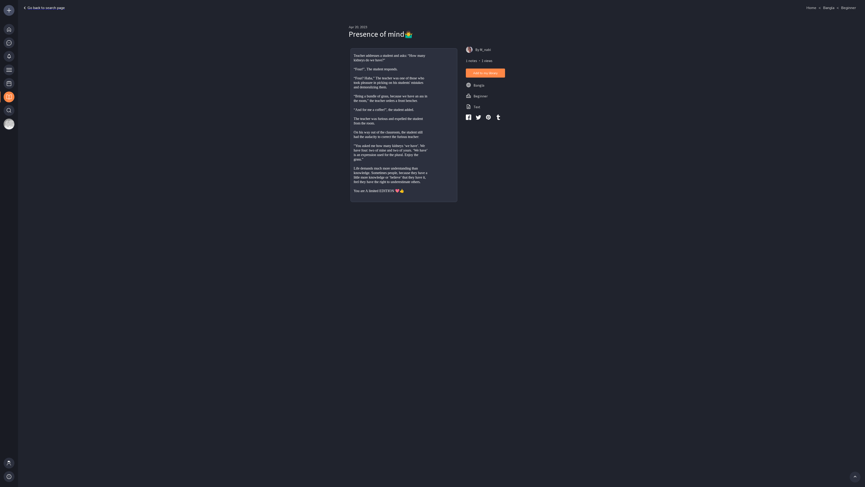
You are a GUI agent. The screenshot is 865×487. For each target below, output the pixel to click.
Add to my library (485, 73)
